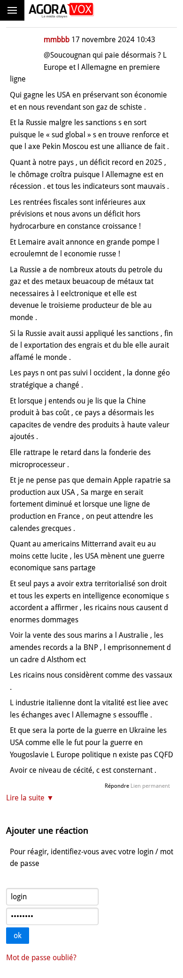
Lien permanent (150, 786)
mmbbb (56, 39)
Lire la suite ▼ (30, 797)
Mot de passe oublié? (41, 957)
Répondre (117, 786)
